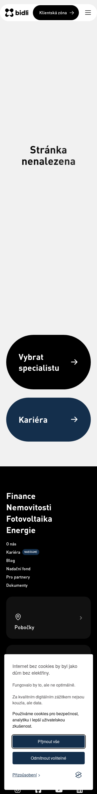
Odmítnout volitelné (48, 758)
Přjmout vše (48, 741)
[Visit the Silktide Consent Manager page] (78, 775)
